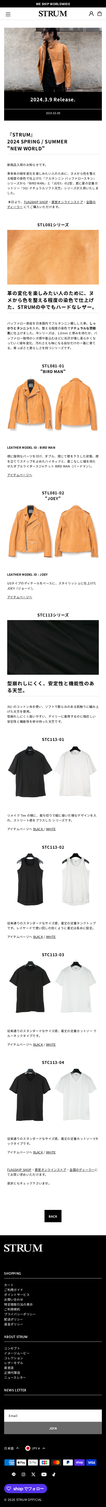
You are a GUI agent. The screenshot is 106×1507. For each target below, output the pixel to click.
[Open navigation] (20, 13)
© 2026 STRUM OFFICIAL (23, 1499)
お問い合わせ (13, 1299)
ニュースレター (15, 1377)
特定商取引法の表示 (18, 1304)
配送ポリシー (13, 1319)
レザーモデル (13, 1363)
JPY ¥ (36, 1448)
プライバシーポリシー (20, 1314)
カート (9, 1285)
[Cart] (100, 13)
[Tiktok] (53, 1474)
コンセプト (12, 1348)
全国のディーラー (81, 1169)
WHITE (51, 829)
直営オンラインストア (67, 202)
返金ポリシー (13, 1324)
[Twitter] (33, 1474)
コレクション (13, 1358)
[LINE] (14, 1474)
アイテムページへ (19, 475)
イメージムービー (16, 1353)
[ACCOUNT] (91, 13)
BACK (53, 1216)
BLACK (38, 829)
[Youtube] (44, 1474)
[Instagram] (23, 1474)
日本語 (9, 1448)
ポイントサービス (16, 1294)
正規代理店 (12, 1372)
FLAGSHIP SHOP (36, 202)
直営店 (9, 1367)
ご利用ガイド (13, 1289)
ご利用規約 (12, 1309)
